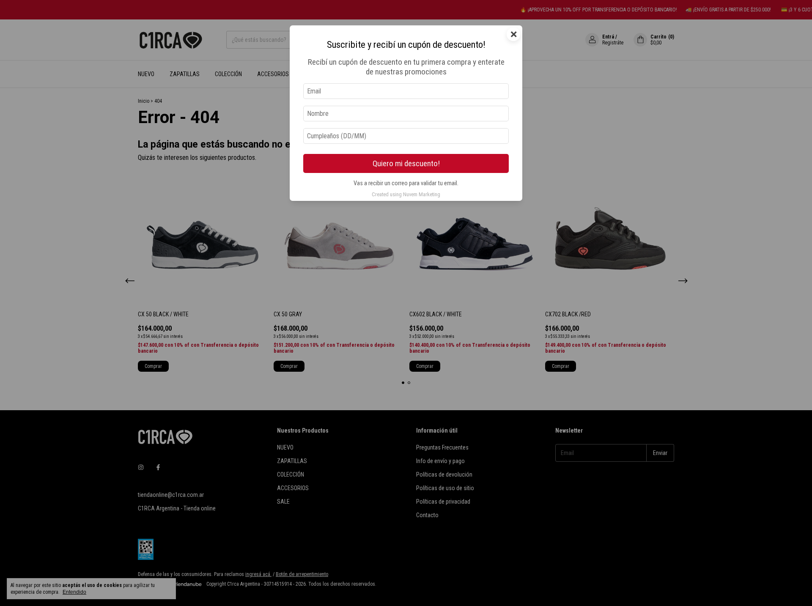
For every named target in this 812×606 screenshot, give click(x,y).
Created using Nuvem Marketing (406, 194)
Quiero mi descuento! (406, 163)
